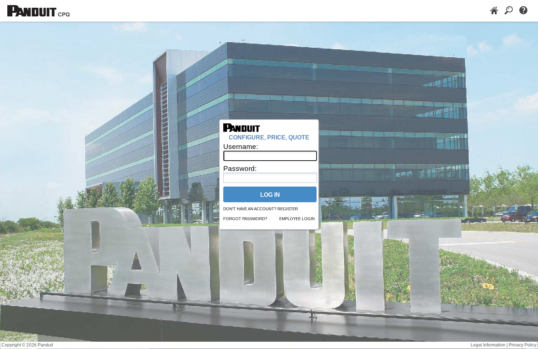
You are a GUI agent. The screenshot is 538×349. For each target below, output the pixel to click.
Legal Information (488, 345)
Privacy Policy (523, 345)
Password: (240, 168)
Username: (240, 146)
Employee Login (297, 218)
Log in (270, 195)
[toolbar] (509, 11)
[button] (494, 11)
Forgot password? (245, 218)
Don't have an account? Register (260, 209)
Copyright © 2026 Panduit (27, 345)
